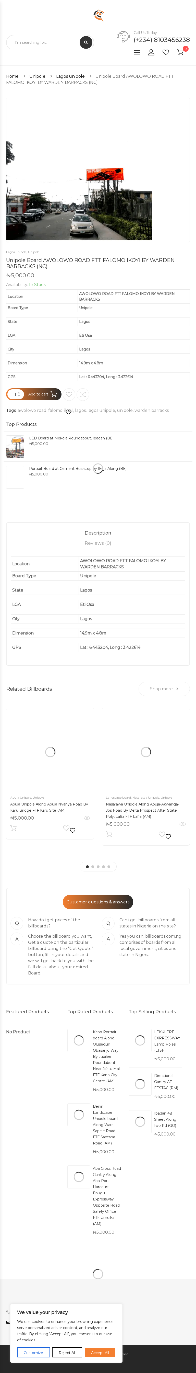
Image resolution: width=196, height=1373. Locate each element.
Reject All (67, 1353)
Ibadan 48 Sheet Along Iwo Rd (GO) (165, 1119)
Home (12, 76)
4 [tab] (103, 866)
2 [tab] (92, 866)
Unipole (37, 76)
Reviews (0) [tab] (98, 543)
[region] (66, 1333)
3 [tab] (98, 866)
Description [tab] (98, 533)
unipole (125, 410)
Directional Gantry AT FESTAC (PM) (166, 1081)
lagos (80, 410)
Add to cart (38, 394)
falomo (55, 410)
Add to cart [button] (13, 829)
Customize (33, 1353)
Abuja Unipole (20, 797)
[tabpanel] (50, 773)
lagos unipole (101, 410)
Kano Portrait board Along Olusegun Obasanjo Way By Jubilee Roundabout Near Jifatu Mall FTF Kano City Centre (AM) (106, 1056)
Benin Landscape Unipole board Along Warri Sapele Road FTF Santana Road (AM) (105, 1124)
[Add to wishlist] (69, 402)
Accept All (100, 1353)
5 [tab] (108, 866)
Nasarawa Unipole (145, 797)
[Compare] (83, 394)
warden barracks (151, 410)
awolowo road (32, 410)
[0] (183, 53)
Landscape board (118, 797)
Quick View (87, 818)
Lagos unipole (70, 76)
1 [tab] (87, 866)
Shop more (162, 688)
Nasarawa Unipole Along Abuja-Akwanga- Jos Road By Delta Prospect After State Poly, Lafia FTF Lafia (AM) (142, 810)
